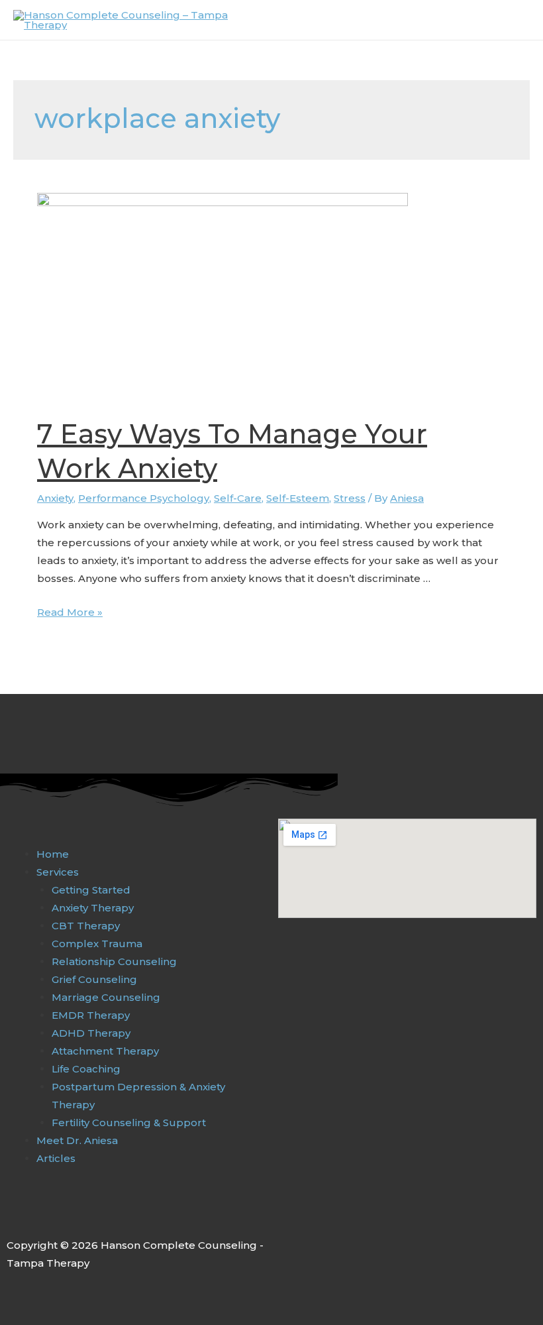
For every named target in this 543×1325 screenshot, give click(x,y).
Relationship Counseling (114, 961)
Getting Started (91, 890)
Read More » (70, 612)
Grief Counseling (94, 979)
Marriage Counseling (106, 997)
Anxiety (55, 498)
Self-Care (238, 498)
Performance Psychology (143, 498)
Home (52, 854)
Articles (55, 1158)
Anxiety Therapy (93, 907)
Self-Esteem (297, 498)
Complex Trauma (97, 943)
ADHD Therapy (91, 1033)
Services (57, 872)
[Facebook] (14, 1215)
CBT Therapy (86, 925)
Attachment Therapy (105, 1051)
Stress (350, 498)
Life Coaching (86, 1069)
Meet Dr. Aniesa (77, 1140)
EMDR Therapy (91, 1015)
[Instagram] (41, 1215)
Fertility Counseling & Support (129, 1122)
